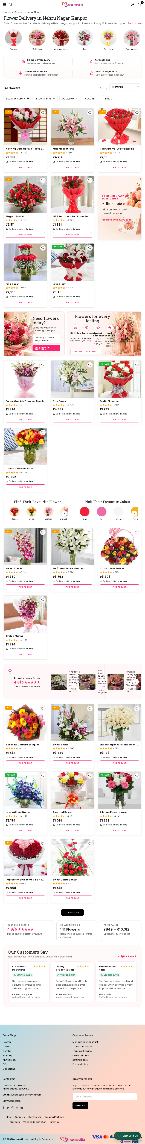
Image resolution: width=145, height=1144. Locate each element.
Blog (8, 1117)
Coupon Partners (54, 1117)
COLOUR (90, 98)
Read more (134, 23)
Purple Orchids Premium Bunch (25, 401)
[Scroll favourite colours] (134, 514)
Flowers (7, 1042)
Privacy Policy (80, 1064)
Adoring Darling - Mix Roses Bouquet (25, 148)
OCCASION (68, 98)
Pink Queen (12, 283)
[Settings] (133, 4)
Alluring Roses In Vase (113, 812)
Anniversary (9, 1060)
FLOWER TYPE (43, 98)
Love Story (59, 283)
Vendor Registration (34, 1122)
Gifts (5, 1064)
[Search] (10, 4)
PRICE (108, 98)
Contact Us (34, 1117)
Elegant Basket (15, 216)
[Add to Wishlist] (43, 112)
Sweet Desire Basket (65, 879)
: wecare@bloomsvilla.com (26, 1094)
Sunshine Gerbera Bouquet (22, 744)
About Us (19, 1117)
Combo (7, 1051)
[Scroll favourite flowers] (64, 513)
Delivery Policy (80, 1055)
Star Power (59, 401)
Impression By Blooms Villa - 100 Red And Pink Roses (25, 879)
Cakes (6, 1046)
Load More (72, 912)
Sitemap (55, 1122)
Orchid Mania (14, 635)
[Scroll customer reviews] (136, 682)
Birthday (7, 1055)
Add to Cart (25, 167)
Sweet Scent (60, 744)
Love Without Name (18, 812)
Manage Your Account (85, 1042)
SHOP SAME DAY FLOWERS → (42, 348)
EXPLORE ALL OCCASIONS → (85, 351)
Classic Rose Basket (112, 568)
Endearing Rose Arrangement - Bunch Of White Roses (119, 744)
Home (7, 12)
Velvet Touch (14, 568)
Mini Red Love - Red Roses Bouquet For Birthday (72, 216)
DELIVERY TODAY (15, 98)
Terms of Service (82, 1051)
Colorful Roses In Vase (19, 468)
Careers (15, 1122)
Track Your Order (82, 1046)
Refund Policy (80, 1060)
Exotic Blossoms (109, 401)
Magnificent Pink (63, 148)
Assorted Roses (62, 812)
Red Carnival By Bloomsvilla (117, 148)
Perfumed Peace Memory (68, 568)
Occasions (9, 1069)
